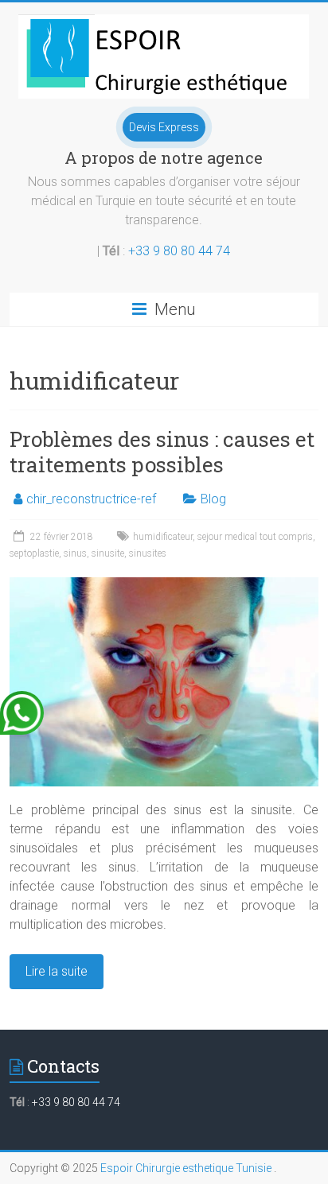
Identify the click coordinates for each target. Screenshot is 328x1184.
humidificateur (163, 536)
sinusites (147, 553)
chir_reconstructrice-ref (91, 499)
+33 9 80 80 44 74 (179, 250)
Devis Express (164, 127)
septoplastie (34, 553)
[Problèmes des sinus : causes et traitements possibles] (164, 584)
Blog (213, 499)
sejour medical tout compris (255, 536)
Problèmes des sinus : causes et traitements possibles (162, 451)
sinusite (108, 553)
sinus (75, 553)
